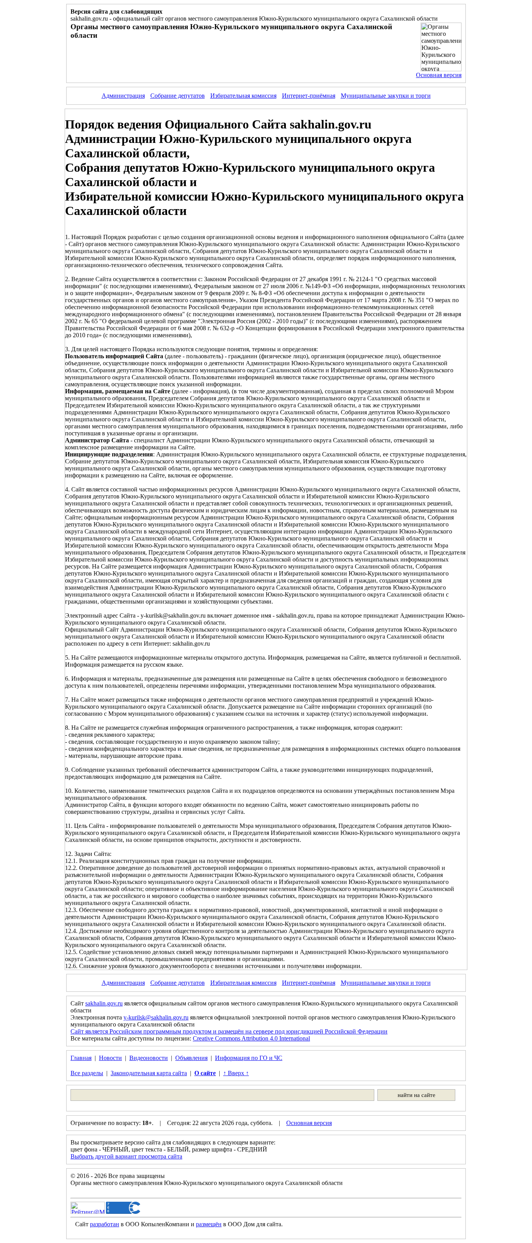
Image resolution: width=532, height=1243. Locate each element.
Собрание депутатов (177, 95)
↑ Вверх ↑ (236, 1073)
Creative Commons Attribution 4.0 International (251, 1038)
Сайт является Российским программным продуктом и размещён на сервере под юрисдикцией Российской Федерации (229, 1031)
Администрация (123, 95)
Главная (81, 1058)
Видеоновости (148, 1058)
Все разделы (86, 1073)
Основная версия (439, 75)
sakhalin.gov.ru (104, 1003)
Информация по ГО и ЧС (248, 1058)
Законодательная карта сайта (149, 1073)
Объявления (191, 1058)
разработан (104, 1224)
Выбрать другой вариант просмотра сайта (126, 1156)
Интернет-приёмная (308, 95)
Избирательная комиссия (243, 95)
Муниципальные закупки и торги (386, 95)
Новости (110, 1058)
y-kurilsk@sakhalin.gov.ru (155, 1017)
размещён (209, 1224)
